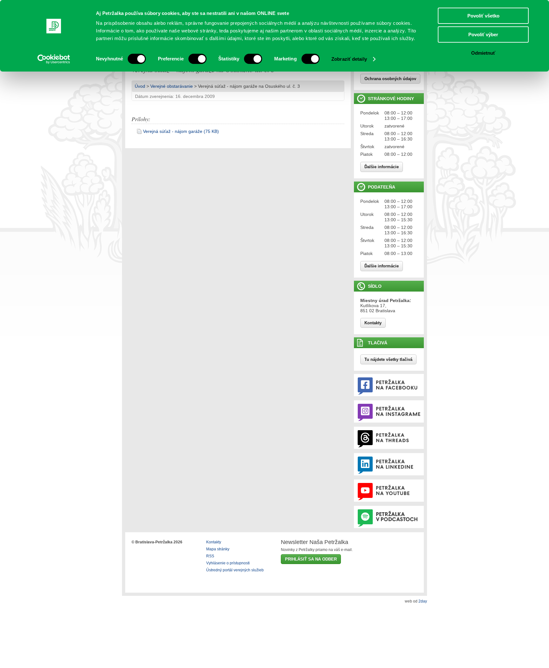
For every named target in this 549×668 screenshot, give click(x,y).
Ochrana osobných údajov (390, 78)
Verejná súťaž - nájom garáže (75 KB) (181, 131)
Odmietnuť (483, 53)
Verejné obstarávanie (171, 86)
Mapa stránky (217, 549)
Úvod (140, 86)
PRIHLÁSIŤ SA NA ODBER (311, 559)
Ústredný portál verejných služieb (235, 570)
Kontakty (373, 322)
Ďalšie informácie (381, 166)
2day (422, 601)
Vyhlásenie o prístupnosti (228, 563)
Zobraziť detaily (349, 59)
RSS (210, 556)
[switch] (197, 59)
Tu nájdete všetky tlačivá (388, 359)
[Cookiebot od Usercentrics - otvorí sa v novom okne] (54, 59)
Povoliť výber (483, 34)
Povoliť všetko (483, 15)
